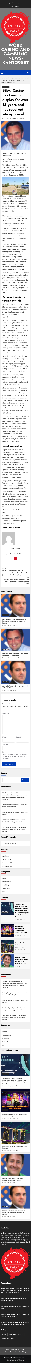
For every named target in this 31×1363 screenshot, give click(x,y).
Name (5, 737)
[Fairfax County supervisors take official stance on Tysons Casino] (15, 640)
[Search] (28, 72)
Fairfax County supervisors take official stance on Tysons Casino (15, 655)
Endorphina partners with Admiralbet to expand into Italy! (14, 806)
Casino (18, 4)
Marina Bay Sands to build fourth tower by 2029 (15, 813)
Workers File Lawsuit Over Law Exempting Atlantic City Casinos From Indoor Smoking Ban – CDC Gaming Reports (14, 796)
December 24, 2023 (16, 118)
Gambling (18, 6)
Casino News (11, 4)
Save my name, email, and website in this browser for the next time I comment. (15, 756)
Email (19, 737)
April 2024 (5, 856)
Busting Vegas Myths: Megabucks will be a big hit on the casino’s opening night (16, 580)
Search (4, 773)
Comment (6, 713)
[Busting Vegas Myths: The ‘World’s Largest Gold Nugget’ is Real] (15, 1165)
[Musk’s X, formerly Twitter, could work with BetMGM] (15, 672)
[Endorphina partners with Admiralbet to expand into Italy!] (15, 1100)
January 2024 (6, 859)
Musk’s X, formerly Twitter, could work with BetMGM (15, 687)
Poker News (24, 4)
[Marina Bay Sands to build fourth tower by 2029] (15, 1133)
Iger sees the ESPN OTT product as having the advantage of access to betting (14, 621)
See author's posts (15, 553)
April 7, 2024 (12, 625)
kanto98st (6, 118)
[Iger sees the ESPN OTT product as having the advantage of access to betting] (15, 605)
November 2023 (7, 866)
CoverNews (11, 1360)
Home (4, 4)
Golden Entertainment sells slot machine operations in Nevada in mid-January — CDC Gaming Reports (14, 571)
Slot (12, 6)
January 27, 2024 (13, 690)
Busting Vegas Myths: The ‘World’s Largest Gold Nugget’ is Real (13, 821)
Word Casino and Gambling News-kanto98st (15, 54)
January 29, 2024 (13, 657)
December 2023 (7, 863)
